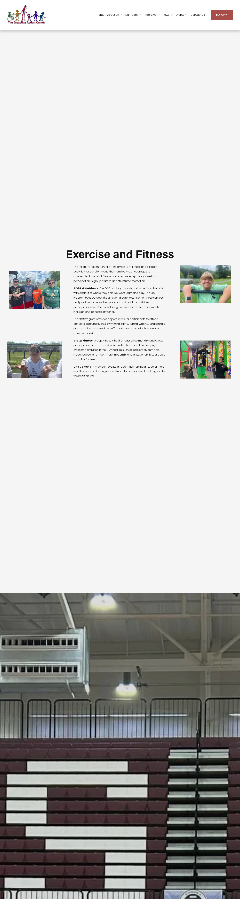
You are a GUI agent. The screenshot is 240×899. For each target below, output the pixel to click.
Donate (221, 15)
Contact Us (198, 15)
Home (100, 15)
